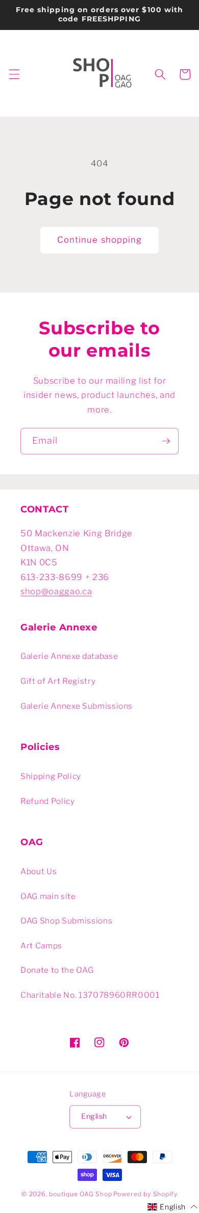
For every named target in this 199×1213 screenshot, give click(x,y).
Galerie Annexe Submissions (76, 706)
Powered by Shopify (145, 1194)
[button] (14, 74)
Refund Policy (47, 801)
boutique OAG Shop (80, 1194)
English (94, 1116)
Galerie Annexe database (69, 656)
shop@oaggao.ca (56, 591)
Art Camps (41, 945)
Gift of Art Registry (57, 681)
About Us (38, 871)
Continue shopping (99, 240)
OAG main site (48, 896)
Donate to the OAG (56, 970)
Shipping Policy (50, 776)
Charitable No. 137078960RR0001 (90, 995)
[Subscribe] (166, 441)
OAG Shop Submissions (66, 921)
